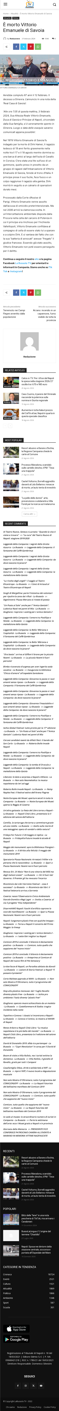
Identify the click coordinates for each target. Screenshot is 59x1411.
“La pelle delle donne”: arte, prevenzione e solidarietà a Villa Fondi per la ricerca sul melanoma (38, 501)
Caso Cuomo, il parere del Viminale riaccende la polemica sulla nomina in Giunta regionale (39, 397)
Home (6, 13)
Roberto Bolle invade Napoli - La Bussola (23, 789)
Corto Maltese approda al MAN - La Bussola (24, 978)
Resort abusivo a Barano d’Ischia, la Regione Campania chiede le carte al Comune (38, 451)
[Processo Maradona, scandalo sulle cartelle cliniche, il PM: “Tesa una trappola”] (11, 468)
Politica (15, 18)
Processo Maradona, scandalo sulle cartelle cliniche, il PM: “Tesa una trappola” (38, 468)
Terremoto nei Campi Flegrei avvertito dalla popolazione (14, 313)
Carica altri (28, 514)
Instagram (16, 271)
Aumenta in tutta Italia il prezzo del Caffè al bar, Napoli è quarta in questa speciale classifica (38, 413)
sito (36, 259)
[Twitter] (23, 47)
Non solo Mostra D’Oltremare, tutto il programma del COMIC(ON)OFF (28, 982)
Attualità (14, 13)
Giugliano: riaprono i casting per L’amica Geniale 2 (27, 612)
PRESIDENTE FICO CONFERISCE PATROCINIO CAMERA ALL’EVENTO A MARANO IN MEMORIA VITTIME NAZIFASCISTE (27, 1132)
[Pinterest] (31, 47)
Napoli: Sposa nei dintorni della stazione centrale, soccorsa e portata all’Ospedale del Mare (37, 1249)
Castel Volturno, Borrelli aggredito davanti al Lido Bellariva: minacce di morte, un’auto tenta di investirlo (39, 484)
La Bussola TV (23, 263)
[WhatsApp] (38, 47)
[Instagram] (25, 1386)
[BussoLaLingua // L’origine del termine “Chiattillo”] (11, 1235)
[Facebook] (16, 47)
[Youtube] (41, 1386)
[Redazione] (5, 38)
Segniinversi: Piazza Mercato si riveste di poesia (26, 599)
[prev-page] (5, 426)
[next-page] (10, 426)
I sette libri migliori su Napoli (32, 936)
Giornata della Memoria (15, 1129)
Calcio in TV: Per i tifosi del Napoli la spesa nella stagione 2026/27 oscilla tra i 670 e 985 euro (38, 381)
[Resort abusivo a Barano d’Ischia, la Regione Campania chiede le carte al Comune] (11, 452)
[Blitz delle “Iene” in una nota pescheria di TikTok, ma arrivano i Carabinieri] (11, 1219)
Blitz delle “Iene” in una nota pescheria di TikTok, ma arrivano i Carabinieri (38, 1218)
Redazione (15, 38)
